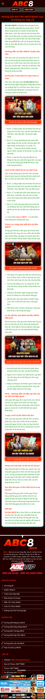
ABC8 (14, 41)
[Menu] (3, 3)
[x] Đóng (22, 670)
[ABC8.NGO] (22, 3)
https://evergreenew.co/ (20, 660)
